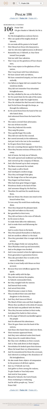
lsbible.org (36, 405)
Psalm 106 (23, 18)
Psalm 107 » (33, 18)
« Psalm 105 (14, 18)
